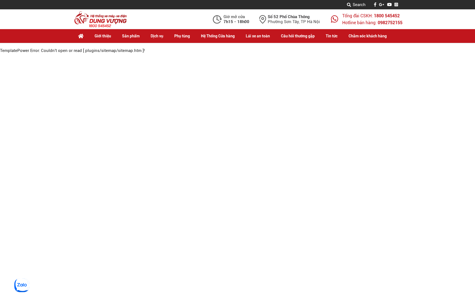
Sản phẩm (131, 36)
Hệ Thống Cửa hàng (218, 36)
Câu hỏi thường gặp (298, 36)
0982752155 (390, 22)
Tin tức (332, 36)
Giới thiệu (103, 36)
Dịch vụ (157, 36)
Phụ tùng (182, 36)
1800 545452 (387, 15)
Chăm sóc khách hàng (368, 36)
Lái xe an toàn (258, 36)
